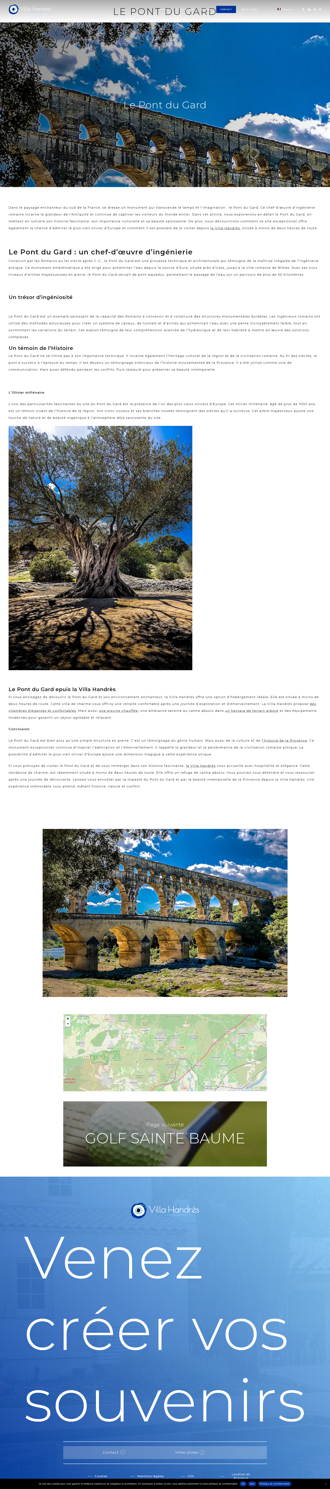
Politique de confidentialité (34, 821)
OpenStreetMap (247, 1090)
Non (252, 1483)
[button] (67, 1018)
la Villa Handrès (225, 228)
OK (243, 1483)
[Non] (325, 1484)
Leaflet (233, 1090)
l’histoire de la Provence (284, 741)
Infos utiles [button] (186, 1452)
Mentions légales (24, 809)
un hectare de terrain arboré (251, 711)
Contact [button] (111, 1452)
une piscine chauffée (118, 711)
